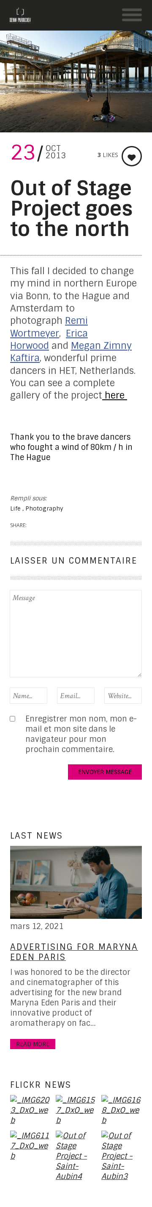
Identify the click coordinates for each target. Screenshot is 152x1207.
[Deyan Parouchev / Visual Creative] (20, 15)
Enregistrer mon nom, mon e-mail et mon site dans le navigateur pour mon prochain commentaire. (81, 734)
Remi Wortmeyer (49, 326)
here (114, 395)
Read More (32, 1044)
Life (16, 508)
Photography (44, 508)
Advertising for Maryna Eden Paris (74, 952)
